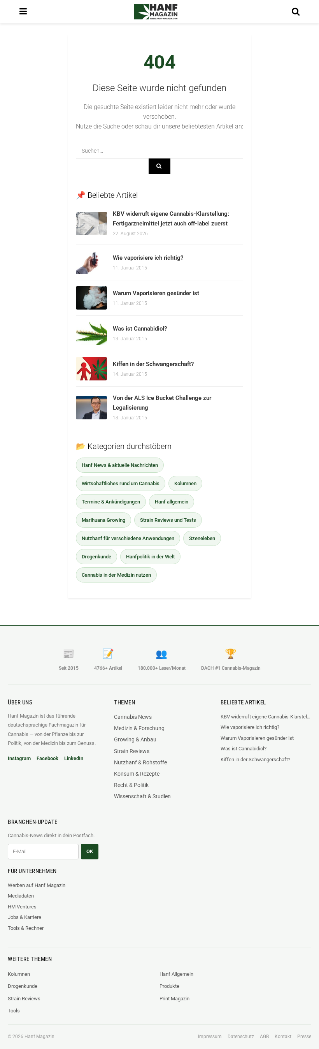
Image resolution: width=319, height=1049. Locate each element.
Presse (304, 1036)
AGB (264, 1036)
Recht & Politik (131, 785)
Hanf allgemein (171, 502)
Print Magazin (174, 998)
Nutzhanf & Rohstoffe (140, 762)
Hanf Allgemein (176, 974)
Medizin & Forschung (139, 728)
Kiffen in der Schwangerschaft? (153, 364)
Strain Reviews (131, 751)
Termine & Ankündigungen (111, 502)
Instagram (19, 758)
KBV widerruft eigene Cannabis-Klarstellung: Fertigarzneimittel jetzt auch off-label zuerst (266, 717)
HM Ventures (22, 907)
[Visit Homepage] (155, 11)
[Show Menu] (23, 11)
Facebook (47, 758)
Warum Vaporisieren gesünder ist (156, 293)
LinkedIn (73, 758)
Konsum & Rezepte (137, 774)
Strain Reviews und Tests (168, 520)
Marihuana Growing (103, 520)
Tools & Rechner (26, 928)
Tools (14, 1011)
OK (89, 851)
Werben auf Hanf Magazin (36, 885)
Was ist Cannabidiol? (140, 328)
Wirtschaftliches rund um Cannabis (121, 483)
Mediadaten (21, 896)
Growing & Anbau (135, 739)
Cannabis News (133, 717)
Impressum (210, 1036)
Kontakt (283, 1036)
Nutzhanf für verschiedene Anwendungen (128, 538)
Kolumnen (185, 483)
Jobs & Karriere (24, 917)
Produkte (169, 986)
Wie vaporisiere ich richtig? (148, 257)
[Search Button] (296, 11)
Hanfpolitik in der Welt (150, 557)
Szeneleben (202, 538)
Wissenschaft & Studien (142, 796)
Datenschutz (241, 1036)
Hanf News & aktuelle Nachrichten (120, 465)
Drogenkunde (96, 557)
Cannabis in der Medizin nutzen (116, 575)
